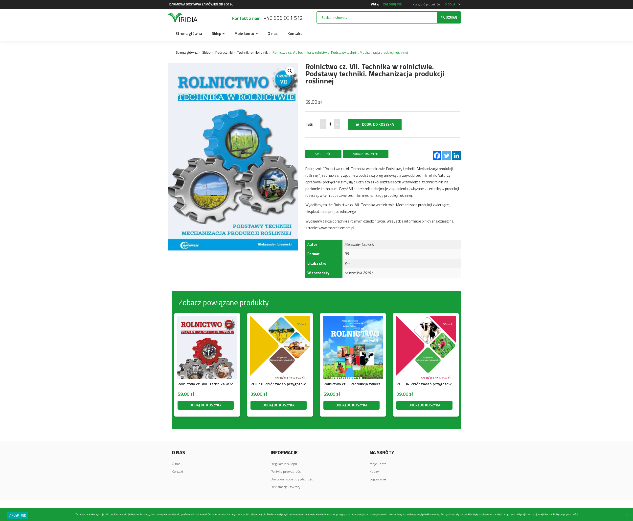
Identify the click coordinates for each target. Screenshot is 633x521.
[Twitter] (446, 155)
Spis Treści (323, 153)
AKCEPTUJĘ (17, 515)
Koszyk (375, 471)
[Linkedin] (456, 155)
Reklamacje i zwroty (285, 486)
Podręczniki (224, 52)
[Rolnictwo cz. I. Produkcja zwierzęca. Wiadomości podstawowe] (353, 319)
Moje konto (244, 33)
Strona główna (189, 33)
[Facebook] (437, 155)
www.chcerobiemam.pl (336, 228)
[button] (437, 4)
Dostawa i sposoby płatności (292, 479)
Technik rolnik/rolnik (252, 52)
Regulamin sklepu (284, 463)
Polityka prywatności (286, 471)
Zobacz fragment (366, 153)
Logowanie (378, 479)
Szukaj (451, 17)
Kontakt (295, 33)
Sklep (217, 33)
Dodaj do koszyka (378, 124)
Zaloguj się (392, 4)
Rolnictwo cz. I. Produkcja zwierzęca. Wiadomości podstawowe (378, 384)
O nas (273, 33)
